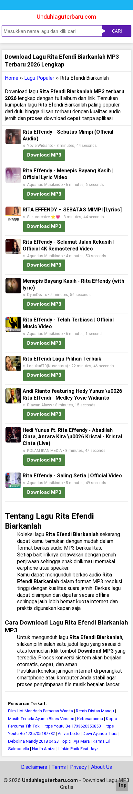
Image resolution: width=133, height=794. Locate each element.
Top (122, 785)
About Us (101, 767)
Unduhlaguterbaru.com (66, 16)
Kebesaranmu (90, 718)
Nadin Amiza (44, 748)
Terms (58, 767)
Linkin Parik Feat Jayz (78, 748)
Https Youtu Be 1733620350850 (72, 726)
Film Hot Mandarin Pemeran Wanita (40, 710)
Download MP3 (44, 155)
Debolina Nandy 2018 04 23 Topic (39, 741)
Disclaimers (34, 767)
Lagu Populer (39, 78)
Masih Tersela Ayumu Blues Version (41, 718)
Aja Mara (82, 741)
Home (11, 78)
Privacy (78, 767)
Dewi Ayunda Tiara (100, 733)
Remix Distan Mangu (95, 710)
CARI (117, 31)
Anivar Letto (69, 733)
